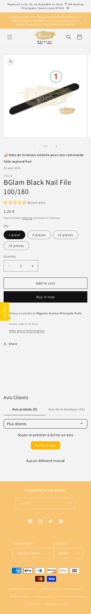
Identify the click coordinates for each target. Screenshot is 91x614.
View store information (27, 331)
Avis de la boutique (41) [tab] (66, 409)
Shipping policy (45, 596)
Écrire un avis (45, 445)
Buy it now (45, 297)
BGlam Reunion (28, 589)
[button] (9, 37)
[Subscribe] (69, 503)
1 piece (14, 235)
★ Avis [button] (4, 311)
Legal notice (33, 604)
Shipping (27, 217)
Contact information (72, 596)
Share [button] (12, 344)
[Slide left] (35, 146)
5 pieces (39, 235)
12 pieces (65, 235)
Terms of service (20, 596)
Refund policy (51, 589)
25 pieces (16, 246)
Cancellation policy (57, 604)
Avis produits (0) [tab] (24, 409)
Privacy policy (74, 589)
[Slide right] (56, 146)
